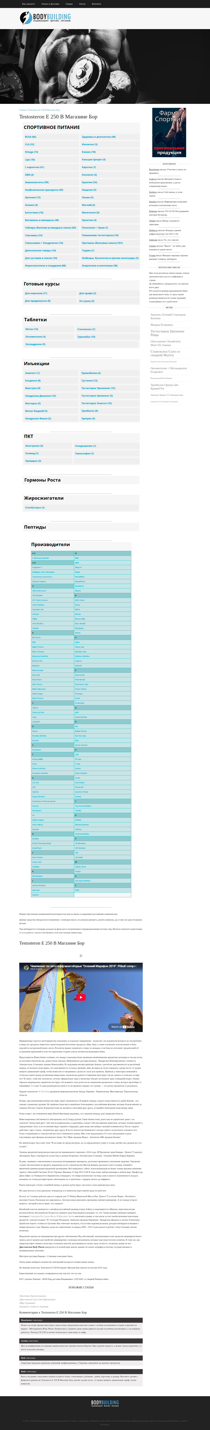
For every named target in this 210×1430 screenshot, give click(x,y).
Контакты (96, 4)
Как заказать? (28, 4)
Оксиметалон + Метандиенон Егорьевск (169, 370)
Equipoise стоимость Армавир (34, 1306)
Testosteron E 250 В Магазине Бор (44, 110)
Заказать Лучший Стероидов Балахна (168, 316)
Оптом (82, 4)
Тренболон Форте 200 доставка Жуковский (163, 361)
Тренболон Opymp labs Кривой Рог (164, 386)
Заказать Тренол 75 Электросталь (167, 395)
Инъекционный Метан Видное (161, 378)
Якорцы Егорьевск (162, 324)
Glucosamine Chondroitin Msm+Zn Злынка (166, 343)
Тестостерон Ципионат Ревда (167, 333)
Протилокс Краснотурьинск (33, 1296)
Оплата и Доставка (50, 4)
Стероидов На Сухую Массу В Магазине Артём (52, 1216)
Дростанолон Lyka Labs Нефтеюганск (37, 1299)
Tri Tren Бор (43, 1091)
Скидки (69, 4)
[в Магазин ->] (169, 109)
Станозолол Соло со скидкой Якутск (165, 353)
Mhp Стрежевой (27, 1303)
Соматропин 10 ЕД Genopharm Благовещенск (164, 401)
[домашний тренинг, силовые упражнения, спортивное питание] (47, 14)
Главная (23, 110)
